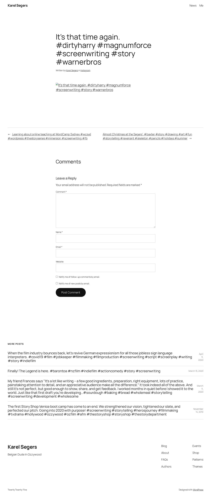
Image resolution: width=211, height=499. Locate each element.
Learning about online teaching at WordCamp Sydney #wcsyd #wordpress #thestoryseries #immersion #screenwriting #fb (49, 136)
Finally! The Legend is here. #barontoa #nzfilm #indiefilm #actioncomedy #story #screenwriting (84, 371)
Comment (61, 191)
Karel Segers (17, 5)
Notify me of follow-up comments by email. (79, 276)
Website (59, 261)
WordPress (198, 489)
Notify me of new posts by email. (74, 283)
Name (59, 232)
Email (59, 246)
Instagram (85, 70)
